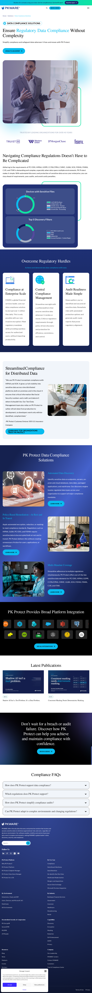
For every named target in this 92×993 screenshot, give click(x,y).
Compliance (51, 863)
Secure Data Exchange (54, 884)
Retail (49, 914)
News (3, 957)
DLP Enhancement (53, 937)
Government (51, 900)
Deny (24, 985)
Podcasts (4, 960)
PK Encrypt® (6, 923)
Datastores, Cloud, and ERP (10, 897)
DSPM (49, 941)
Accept (10, 985)
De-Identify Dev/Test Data (55, 874)
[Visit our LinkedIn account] (3, 853)
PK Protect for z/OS (8, 877)
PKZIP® (4, 930)
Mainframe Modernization (55, 877)
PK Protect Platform (8, 867)
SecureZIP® (5, 927)
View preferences (39, 985)
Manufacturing (52, 911)
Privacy (24, 989)
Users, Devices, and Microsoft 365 (12, 900)
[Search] (46, 8)
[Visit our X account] (10, 853)
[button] (45, 971)
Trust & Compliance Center (55, 967)
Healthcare (50, 907)
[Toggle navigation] (88, 8)
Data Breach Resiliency (54, 867)
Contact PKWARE (52, 960)
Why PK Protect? (7, 863)
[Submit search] (28, 843)
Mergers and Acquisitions (55, 881)
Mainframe (5, 904)
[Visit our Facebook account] (7, 853)
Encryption (50, 927)
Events (4, 964)
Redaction (50, 934)
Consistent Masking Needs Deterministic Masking (66, 700)
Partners (4, 967)
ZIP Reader (5, 934)
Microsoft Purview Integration (56, 888)
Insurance (50, 904)
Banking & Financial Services (56, 897)
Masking (50, 930)
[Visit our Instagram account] (14, 853)
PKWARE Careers (52, 957)
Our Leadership (52, 953)
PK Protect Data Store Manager (11, 874)
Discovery (50, 923)
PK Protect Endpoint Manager (11, 870)
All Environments (7, 907)
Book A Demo (55, 8)
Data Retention (52, 870)
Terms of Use (80, 990)
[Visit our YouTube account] (18, 853)
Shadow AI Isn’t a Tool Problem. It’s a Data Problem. (21, 700)
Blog (5, 696)
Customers (50, 964)
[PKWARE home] (11, 8)
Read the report (70, 2)
